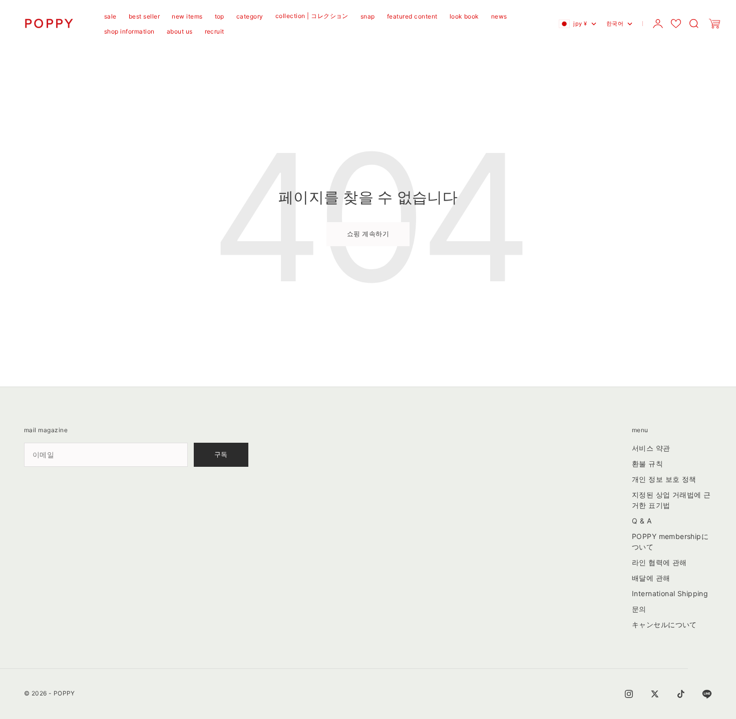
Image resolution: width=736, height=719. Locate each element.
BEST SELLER (144, 16)
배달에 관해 (651, 578)
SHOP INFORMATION (129, 31)
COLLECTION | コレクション (311, 16)
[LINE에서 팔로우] (707, 694)
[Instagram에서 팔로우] (629, 694)
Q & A (641, 520)
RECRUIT (214, 31)
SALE (110, 16)
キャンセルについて (664, 624)
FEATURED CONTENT (412, 16)
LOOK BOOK (464, 16)
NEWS (499, 16)
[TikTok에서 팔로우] (681, 694)
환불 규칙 (647, 463)
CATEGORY (249, 16)
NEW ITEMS (187, 16)
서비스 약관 (651, 448)
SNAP (367, 16)
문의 (639, 609)
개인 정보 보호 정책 (664, 479)
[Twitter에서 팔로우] (655, 694)
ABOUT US (180, 31)
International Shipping (670, 593)
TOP (219, 16)
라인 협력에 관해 (659, 562)
